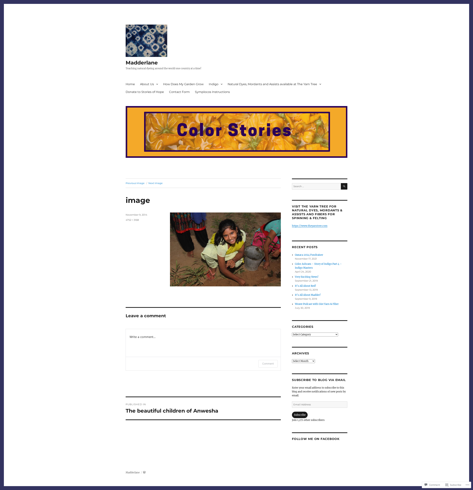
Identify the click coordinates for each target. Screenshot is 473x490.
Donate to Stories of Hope (145, 92)
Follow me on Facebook (316, 439)
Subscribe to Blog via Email (319, 380)
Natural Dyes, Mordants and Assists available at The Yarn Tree (272, 84)
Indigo (213, 84)
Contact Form (179, 92)
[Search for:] (316, 186)
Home (130, 84)
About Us (147, 84)
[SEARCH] (344, 186)
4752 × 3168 (132, 219)
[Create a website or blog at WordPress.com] (144, 472)
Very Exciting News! (307, 276)
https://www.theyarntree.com (309, 225)
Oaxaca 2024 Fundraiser (309, 254)
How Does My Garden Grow (183, 84)
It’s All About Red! (305, 285)
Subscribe (300, 414)
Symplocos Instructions (212, 92)
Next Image (155, 183)
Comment (268, 363)
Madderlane (142, 62)
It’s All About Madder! (308, 295)
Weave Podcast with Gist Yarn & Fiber (317, 304)
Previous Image (135, 183)
